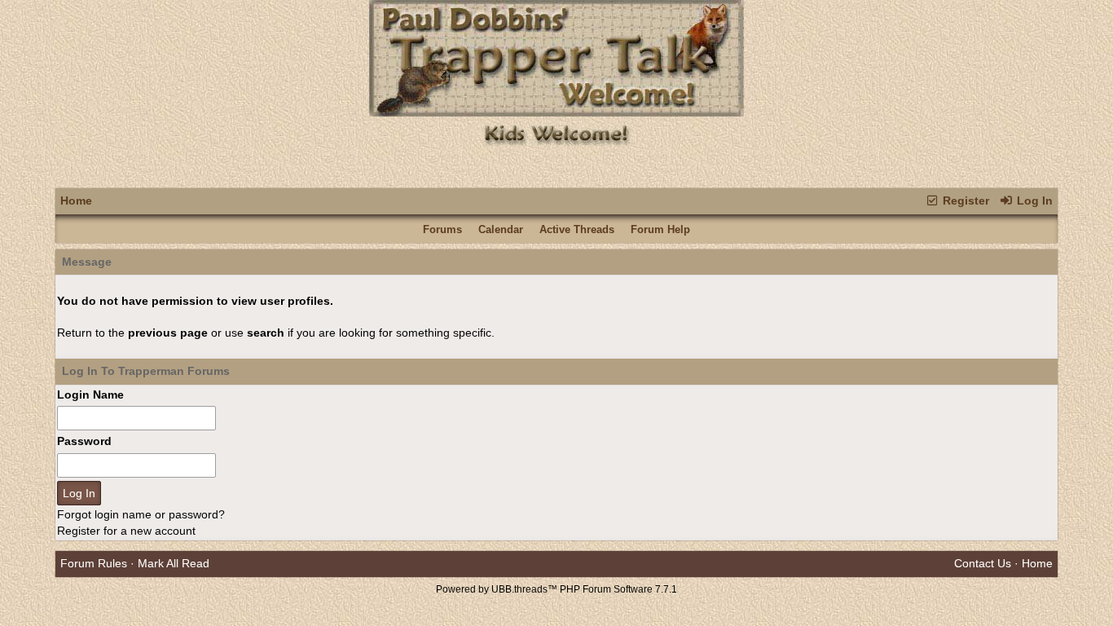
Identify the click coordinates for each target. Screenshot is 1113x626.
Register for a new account (126, 530)
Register (964, 200)
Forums (442, 229)
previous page (168, 332)
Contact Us (982, 563)
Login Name (90, 394)
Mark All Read (173, 563)
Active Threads (576, 229)
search (265, 332)
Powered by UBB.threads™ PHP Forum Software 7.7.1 (556, 589)
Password (84, 440)
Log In (1033, 200)
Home (76, 200)
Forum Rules (93, 563)
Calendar (500, 229)
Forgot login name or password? (141, 514)
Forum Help (660, 229)
